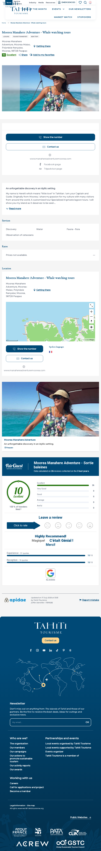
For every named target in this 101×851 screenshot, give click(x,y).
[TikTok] (57, 650)
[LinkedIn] (50, 650)
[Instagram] (37, 650)
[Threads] (70, 650)
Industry (32, 2)
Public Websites (78, 817)
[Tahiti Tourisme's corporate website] (21, 10)
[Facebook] (31, 650)
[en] (90, 2)
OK (87, 722)
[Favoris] (80, 2)
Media (41, 2)
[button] (90, 2)
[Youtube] (44, 650)
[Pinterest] (63, 650)
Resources (50, 2)
